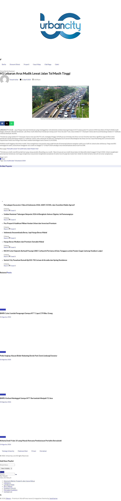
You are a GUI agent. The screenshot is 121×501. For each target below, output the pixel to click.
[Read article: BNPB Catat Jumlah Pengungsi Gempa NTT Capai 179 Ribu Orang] (60, 292)
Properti (26, 64)
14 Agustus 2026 (5, 444)
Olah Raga (48, 64)
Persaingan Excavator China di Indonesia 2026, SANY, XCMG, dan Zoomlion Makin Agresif (39, 205)
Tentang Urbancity (8, 451)
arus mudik (7, 161)
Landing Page (9, 485)
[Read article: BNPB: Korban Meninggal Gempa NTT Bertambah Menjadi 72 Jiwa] (60, 377)
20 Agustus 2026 (5, 402)
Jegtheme (53, 498)
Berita (4, 64)
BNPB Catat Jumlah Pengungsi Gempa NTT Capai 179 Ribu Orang (26, 313)
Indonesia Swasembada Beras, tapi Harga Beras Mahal (25, 232)
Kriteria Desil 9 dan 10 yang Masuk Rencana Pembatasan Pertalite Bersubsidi (30, 441)
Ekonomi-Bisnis (15, 64)
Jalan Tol (14, 161)
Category (7, 483)
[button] (2, 123)
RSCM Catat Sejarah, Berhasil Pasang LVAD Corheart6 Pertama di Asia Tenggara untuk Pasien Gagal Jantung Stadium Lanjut (53, 251)
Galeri (57, 64)
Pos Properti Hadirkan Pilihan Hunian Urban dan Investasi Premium (30, 223)
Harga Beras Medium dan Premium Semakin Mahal (24, 242)
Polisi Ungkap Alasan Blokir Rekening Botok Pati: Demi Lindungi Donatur (28, 356)
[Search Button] (16, 474)
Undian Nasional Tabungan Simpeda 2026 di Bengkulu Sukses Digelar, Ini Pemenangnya (38, 214)
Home (2, 71)
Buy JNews (8, 486)
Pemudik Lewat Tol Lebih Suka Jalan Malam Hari (22, 149)
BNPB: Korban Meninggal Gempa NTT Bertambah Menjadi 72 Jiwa (26, 398)
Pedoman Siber (23, 451)
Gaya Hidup (37, 64)
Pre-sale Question (10, 490)
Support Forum (10, 488)
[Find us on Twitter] (1, 495)
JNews (8, 498)
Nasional (11, 71)
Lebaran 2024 (21, 161)
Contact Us (8, 492)
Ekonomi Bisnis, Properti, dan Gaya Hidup (19, 481)
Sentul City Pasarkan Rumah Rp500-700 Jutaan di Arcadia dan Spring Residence (35, 260)
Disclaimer (43, 451)
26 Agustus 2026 (5, 317)
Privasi (33, 451)
